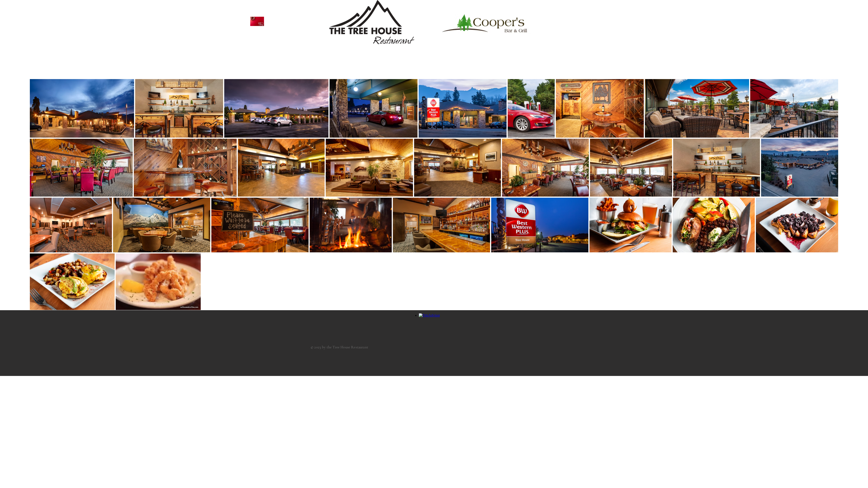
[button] (257, 21)
